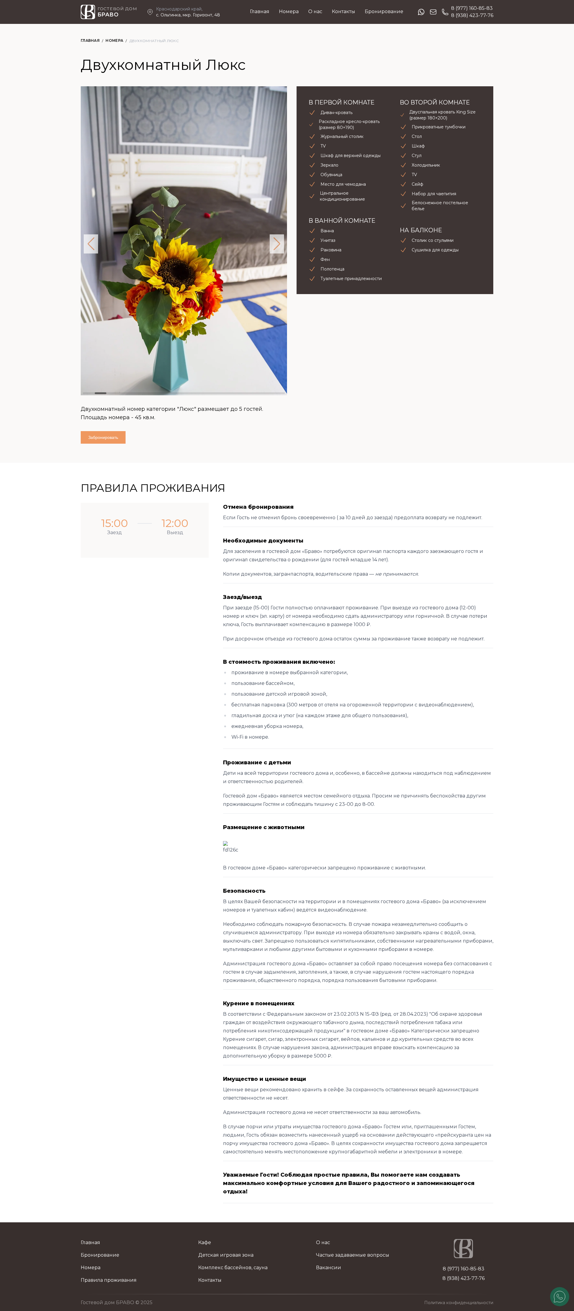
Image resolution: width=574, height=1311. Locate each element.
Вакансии (328, 1267)
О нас (315, 11)
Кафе (204, 1242)
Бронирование (384, 11)
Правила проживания (109, 1280)
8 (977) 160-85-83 (472, 8)
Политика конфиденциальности (458, 1302)
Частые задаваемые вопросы (352, 1255)
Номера (289, 11)
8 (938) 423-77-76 (472, 15)
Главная (259, 11)
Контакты (343, 11)
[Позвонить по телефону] (445, 12)
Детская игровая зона (226, 1255)
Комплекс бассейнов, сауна (233, 1267)
